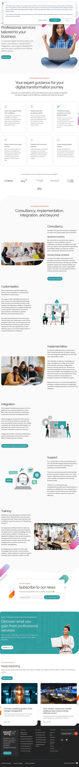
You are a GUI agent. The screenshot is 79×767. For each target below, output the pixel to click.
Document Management (27, 739)
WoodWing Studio (40, 732)
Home (2, 10)
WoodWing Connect (41, 742)
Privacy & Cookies (18, 763)
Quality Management (26, 746)
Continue (55, 20)
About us (52, 732)
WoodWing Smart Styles (40, 745)
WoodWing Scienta (41, 737)
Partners (52, 739)
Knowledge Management (27, 743)
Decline (67, 20)
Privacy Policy (61, 9)
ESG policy (52, 737)
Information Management (27, 741)
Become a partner (52, 742)
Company (53, 730)
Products (38, 730)
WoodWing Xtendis (41, 739)
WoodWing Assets (40, 735)
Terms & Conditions (30, 763)
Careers (52, 746)
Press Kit (52, 748)
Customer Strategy (25, 751)
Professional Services (26, 748)
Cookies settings (42, 20)
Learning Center (54, 751)
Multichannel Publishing (26, 736)
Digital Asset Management (24, 733)
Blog (51, 735)
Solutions (23, 730)
